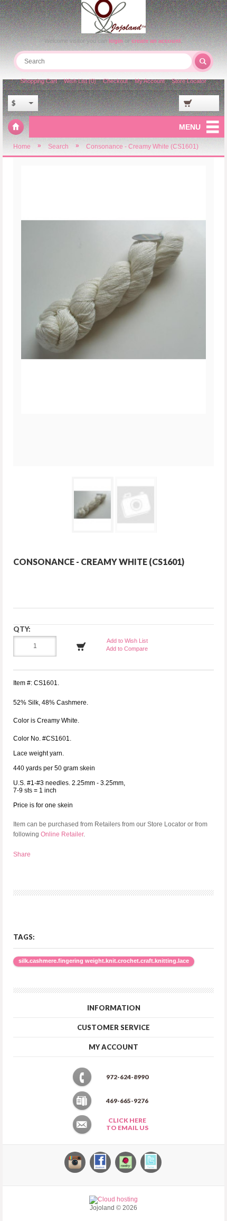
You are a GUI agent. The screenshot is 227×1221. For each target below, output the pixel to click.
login (116, 41)
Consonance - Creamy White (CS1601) (142, 146)
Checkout (115, 81)
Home (22, 146)
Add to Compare (127, 648)
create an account (156, 41)
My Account (150, 81)
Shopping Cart (39, 81)
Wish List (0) (80, 81)
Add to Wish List (127, 640)
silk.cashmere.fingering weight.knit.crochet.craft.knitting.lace (103, 961)
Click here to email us (127, 1124)
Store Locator (189, 81)
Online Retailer (62, 834)
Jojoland (16, 127)
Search (58, 146)
